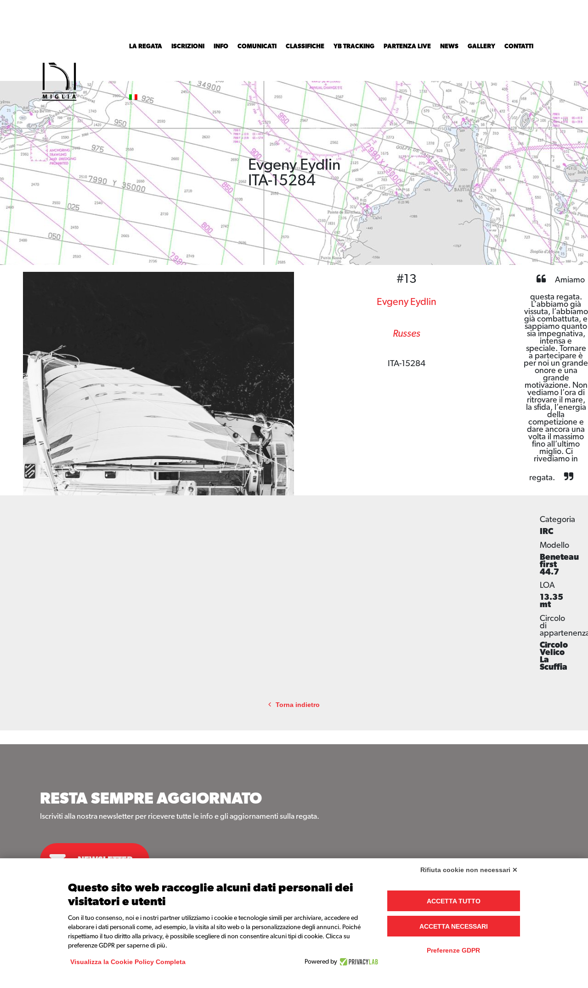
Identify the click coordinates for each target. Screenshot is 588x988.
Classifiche (305, 46)
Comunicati (257, 46)
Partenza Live (407, 46)
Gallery (481, 46)
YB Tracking (354, 46)
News (449, 46)
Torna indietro (298, 704)
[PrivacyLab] (357, 961)
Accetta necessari (453, 926)
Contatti (518, 46)
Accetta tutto (454, 901)
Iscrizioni (187, 46)
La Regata (145, 46)
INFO (221, 46)
